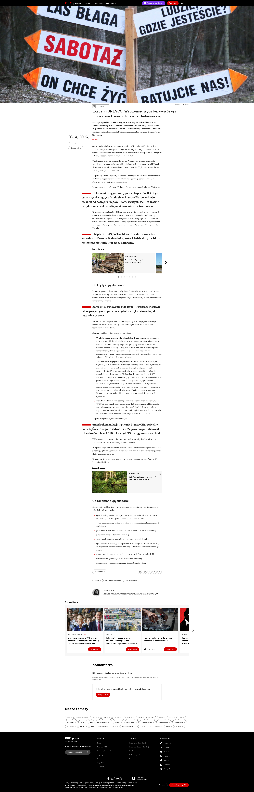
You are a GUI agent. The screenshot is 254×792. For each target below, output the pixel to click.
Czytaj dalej (94, 649)
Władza (184, 634)
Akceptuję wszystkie (179, 785)
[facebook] (145, 572)
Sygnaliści (100, 763)
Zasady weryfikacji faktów (138, 743)
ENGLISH (100, 767)
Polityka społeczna (75, 634)
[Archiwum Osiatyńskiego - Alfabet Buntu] (114, 779)
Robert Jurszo (108, 590)
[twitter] (150, 572)
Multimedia (110, 3)
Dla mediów (133, 759)
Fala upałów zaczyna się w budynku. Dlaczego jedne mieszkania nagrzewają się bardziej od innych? (122, 641)
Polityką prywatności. (94, 785)
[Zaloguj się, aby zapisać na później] (99, 634)
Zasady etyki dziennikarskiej (139, 747)
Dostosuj (162, 785)
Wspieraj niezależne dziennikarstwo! (78, 746)
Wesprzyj (172, 3)
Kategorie (98, 3)
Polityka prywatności (136, 755)
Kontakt (99, 759)
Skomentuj (75, 148)
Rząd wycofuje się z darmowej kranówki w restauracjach (158, 639)
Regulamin (132, 751)
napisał (151, 225)
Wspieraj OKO (102, 747)
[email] (154, 572)
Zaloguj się (102, 695)
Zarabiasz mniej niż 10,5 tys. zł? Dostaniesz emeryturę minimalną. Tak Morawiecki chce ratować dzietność (83, 641)
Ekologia (109, 634)
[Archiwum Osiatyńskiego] (139, 778)
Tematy (87, 3)
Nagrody (100, 755)
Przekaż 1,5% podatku (104, 751)
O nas (99, 743)
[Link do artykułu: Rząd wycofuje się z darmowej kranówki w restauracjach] (160, 619)
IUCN (145, 150)
